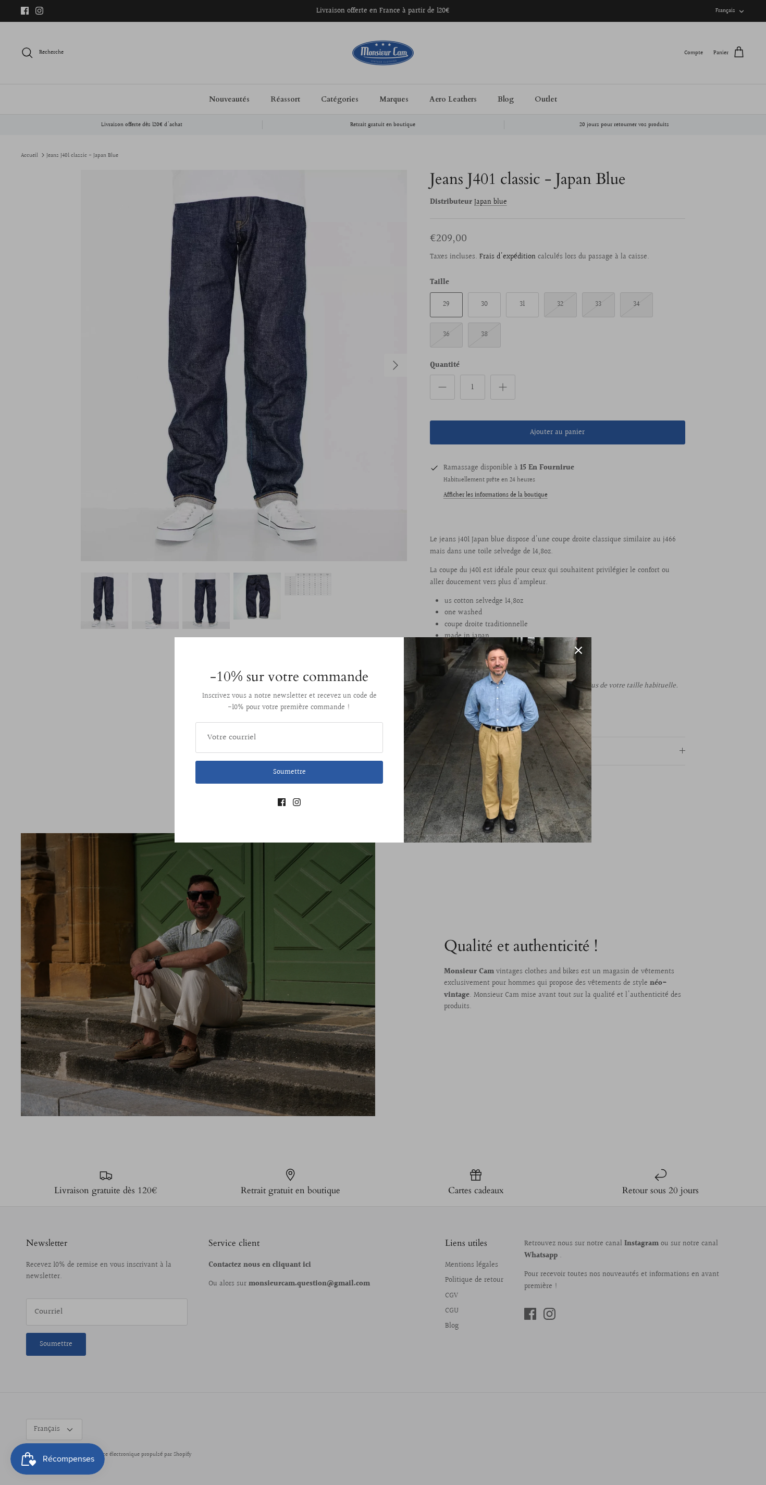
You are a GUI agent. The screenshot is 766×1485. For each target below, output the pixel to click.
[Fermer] (578, 650)
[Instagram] (297, 802)
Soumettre (289, 772)
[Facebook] (282, 802)
